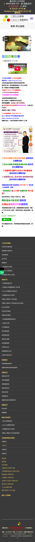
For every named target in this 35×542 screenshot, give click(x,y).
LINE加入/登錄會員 (7, 270)
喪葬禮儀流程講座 (7, 363)
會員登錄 (15, 6)
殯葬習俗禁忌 (5, 388)
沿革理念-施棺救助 (7, 246)
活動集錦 (6, 40)
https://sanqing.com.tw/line (10, 118)
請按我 (23, 200)
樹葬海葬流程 (5, 335)
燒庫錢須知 (5, 396)
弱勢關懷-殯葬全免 (7, 250)
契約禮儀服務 (5, 380)
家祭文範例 (5, 392)
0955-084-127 (12, 4)
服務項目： (5, 80)
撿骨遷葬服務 (5, 343)
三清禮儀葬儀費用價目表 (9, 319)
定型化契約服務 (6, 311)
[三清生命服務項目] (17, 139)
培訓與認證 (5, 254)
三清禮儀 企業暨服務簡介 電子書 (11, 287)
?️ (21, 78)
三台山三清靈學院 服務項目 (9, 291)
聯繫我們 (27, 4)
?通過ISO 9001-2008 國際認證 (11, 90)
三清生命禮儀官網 (7, 421)
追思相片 (4, 449)
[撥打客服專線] (2, 272)
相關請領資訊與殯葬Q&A (9, 400)
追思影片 (4, 453)
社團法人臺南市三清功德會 (9, 299)
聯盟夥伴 (4, 262)
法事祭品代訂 (5, 347)
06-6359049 (8, 532)
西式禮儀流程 (5, 331)
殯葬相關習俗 (5, 384)
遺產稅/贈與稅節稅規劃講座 (9, 367)
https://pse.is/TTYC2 (15, 80)
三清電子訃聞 (5, 323)
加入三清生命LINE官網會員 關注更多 (13, 116)
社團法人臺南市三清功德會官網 (10, 433)
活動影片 (6, 37)
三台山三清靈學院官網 (8, 425)
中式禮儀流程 (5, 327)
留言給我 (4, 408)
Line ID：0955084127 (9, 216)
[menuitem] (17, 12)
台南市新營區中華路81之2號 (16, 528)
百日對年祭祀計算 (7, 355)
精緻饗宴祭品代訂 (7, 351)
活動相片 (4, 441)
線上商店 (4, 258)
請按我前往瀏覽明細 (17, 173)
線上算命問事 (5, 307)
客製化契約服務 (6, 315)
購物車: (18, 9)
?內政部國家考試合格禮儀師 (10, 95)
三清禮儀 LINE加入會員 (8, 274)
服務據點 (4, 412)
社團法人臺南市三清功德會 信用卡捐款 (12, 303)
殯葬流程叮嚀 (5, 376)
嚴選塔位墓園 (5, 339)
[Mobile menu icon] (31, 18)
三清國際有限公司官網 (8, 295)
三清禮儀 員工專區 (7, 266)
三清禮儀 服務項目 (7, 283)
